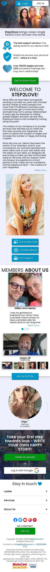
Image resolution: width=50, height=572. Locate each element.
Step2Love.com (36, 539)
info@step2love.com (24, 544)
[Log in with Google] (25, 470)
